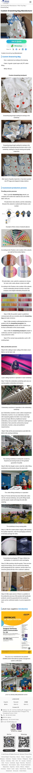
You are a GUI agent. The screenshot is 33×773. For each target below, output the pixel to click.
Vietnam (19, 758)
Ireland (8, 768)
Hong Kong (12, 756)
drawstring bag (10, 53)
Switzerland (9, 770)
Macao (18, 756)
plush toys (10, 656)
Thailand (14, 758)
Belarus (22, 766)
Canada (24, 760)
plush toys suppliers (10, 609)
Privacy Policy (28, 754)
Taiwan (23, 756)
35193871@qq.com (12, 721)
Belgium (27, 766)
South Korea (23, 768)
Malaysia (2, 758)
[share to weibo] (19, 49)
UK (19, 760)
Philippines (25, 758)
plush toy (8, 694)
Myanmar (28, 762)
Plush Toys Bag (21, 5)
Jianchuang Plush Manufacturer (9, 5)
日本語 (26, 702)
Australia (29, 760)
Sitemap (22, 754)
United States (22, 770)
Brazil (30, 758)
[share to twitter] (13, 49)
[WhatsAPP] (16, 45)
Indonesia (8, 758)
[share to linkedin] (22, 49)
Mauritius (22, 762)
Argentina (12, 766)
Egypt (17, 762)
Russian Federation (26, 764)
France (7, 762)
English (6, 702)
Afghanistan (6, 766)
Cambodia (12, 762)
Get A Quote (16, 41)
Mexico (3, 760)
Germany (3, 768)
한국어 (6, 704)
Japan (17, 768)
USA (17, 760)
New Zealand (12, 764)
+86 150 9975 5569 (10, 715)
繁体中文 (26, 704)
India (3, 762)
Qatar (18, 764)
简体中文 (16, 704)
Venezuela (15, 770)
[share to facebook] (16, 49)
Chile (13, 760)
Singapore (28, 756)
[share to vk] (26, 49)
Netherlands (5, 764)
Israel (13, 768)
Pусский (16, 702)
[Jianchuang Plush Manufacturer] (5, 3)
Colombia (8, 760)
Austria (17, 766)
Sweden (29, 768)
